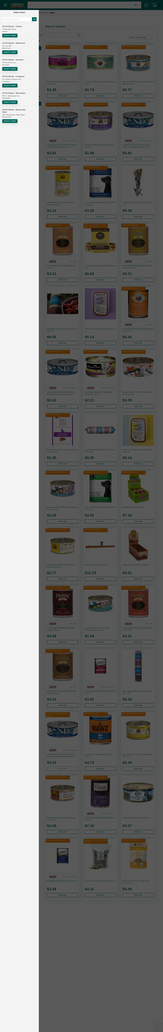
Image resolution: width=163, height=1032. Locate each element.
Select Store (10, 35)
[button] (159, 1029)
